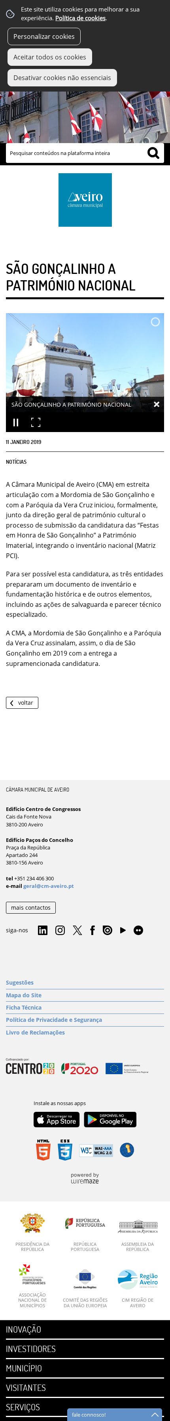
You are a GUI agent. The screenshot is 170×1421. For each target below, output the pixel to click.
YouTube (123, 932)
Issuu (107, 931)
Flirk (138, 931)
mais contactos (31, 907)
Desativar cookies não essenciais (62, 77)
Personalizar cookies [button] (44, 36)
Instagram (60, 931)
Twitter (77, 931)
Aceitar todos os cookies (49, 57)
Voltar (25, 702)
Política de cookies (80, 18)
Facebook (92, 931)
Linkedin (42, 931)
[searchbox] (85, 153)
